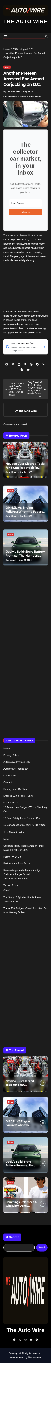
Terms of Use (10, 885)
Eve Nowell (11, 560)
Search (14, 1237)
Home (6, 748)
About (6, 890)
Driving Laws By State (15, 789)
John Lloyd (11, 472)
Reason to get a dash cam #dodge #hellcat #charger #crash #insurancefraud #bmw (21, 874)
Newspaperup (16, 1357)
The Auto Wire (25, 21)
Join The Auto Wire (13, 832)
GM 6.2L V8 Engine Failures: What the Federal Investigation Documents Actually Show (25, 514)
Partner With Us (12, 856)
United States (34, 96)
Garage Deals (10, 802)
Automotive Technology (15, 768)
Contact (7, 782)
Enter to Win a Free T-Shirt (18, 795)
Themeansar (34, 1357)
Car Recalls (9, 775)
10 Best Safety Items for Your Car (21, 818)
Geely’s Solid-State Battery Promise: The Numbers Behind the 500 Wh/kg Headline (25, 557)
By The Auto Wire (11, 91)
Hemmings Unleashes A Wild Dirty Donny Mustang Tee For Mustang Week (21, 1207)
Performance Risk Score (16, 863)
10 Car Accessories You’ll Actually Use (24, 825)
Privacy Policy (11, 755)
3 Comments (11, 96)
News (7, 67)
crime (23, 96)
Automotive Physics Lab (16, 762)
